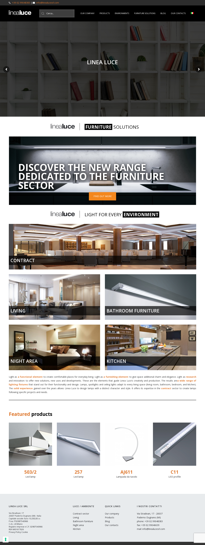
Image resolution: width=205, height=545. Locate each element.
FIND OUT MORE (103, 196)
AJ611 (126, 472)
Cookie (24, 532)
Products (109, 517)
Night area (78, 525)
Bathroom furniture (83, 521)
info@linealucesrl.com (47, 2)
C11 (175, 472)
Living (76, 517)
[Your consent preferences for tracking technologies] (6, 539)
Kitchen (77, 528)
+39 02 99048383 (21, 2)
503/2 (30, 472)
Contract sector (81, 513)
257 (78, 472)
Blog (107, 521)
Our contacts (111, 525)
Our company (112, 513)
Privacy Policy (15, 532)
